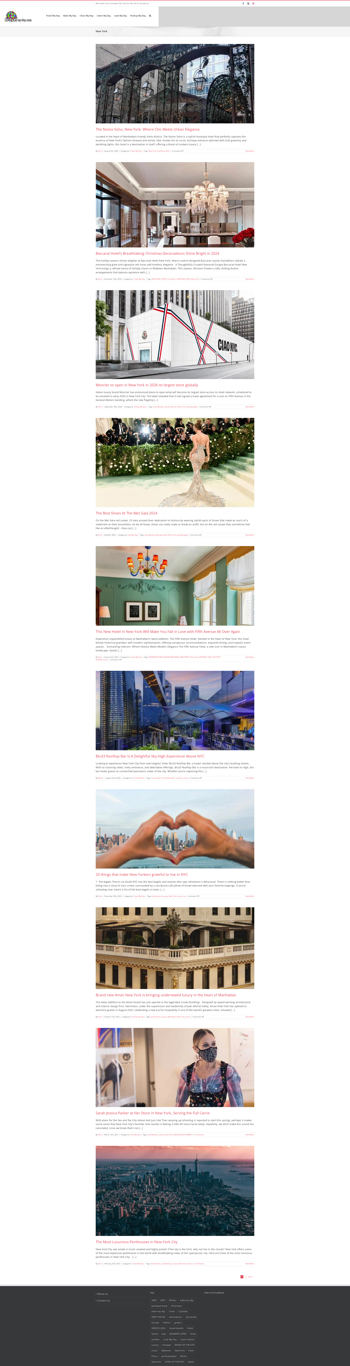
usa (184, 896)
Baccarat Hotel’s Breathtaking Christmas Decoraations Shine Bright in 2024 (157, 253)
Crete (172, 1311)
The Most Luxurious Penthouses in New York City (136, 1241)
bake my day (186, 1300)
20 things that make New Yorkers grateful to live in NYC (142, 874)
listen (193, 1333)
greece (178, 1322)
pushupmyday (191, 407)
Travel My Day (136, 151)
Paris (191, 1350)
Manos (100, 778)
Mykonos (166, 1350)
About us (102, 1293)
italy (163, 1333)
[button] (150, 15)
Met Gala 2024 (161, 535)
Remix (183, 1356)
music (154, 1350)
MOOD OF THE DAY (185, 1344)
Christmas (171, 279)
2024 (154, 1300)
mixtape (166, 1344)
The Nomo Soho (163, 151)
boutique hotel (159, 1305)
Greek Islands (176, 1328)
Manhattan (172, 1017)
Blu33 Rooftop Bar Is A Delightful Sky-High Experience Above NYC (150, 756)
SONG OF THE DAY (174, 1361)
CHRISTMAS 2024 (183, 279)
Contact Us (103, 1300)
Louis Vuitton (187, 1339)
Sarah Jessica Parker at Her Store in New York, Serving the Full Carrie (153, 1112)
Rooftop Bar (170, 778)
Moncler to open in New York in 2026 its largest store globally (147, 384)
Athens (173, 1300)
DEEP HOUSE (158, 1316)
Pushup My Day (140, 407)
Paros (154, 1356)
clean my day (158, 1311)
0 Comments (199, 1134)
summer (179, 778)
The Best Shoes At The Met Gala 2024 (126, 513)
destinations (157, 896)
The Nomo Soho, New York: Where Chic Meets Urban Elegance (148, 129)
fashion (167, 1322)
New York (152, 151)
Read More (250, 151)
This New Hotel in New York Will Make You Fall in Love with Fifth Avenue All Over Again (168, 631)
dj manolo (191, 1316)
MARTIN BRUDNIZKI (171, 657)
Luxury (167, 407)
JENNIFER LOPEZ (178, 1333)
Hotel (190, 1328)
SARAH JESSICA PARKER (182, 1134)
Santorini (156, 1361)
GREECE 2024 (158, 1328)
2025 (162, 1300)
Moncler (173, 407)
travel (105, 659)
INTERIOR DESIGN (156, 657)
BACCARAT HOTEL (159, 279)
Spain (191, 1361)
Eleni (100, 151)
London (155, 1339)
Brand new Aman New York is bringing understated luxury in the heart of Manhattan (166, 994)
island (154, 1333)
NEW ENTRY (184, 657)
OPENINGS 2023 (205, 657)
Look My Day (158, 407)
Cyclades (183, 1311)
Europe (155, 1322)
